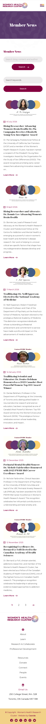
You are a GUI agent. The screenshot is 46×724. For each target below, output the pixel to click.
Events (23, 677)
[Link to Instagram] (29, 720)
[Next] (33, 605)
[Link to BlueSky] (34, 720)
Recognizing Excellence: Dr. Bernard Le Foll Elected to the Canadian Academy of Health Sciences (20, 551)
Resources (23, 658)
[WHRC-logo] (15, 5)
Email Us (23, 689)
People (23, 672)
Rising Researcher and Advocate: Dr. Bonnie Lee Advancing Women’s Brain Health (22, 214)
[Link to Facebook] (11, 720)
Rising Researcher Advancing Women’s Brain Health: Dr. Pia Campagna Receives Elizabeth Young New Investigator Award (20, 130)
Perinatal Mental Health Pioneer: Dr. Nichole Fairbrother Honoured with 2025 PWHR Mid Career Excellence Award (22, 469)
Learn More (8, 175)
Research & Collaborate (23, 644)
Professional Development (23, 649)
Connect (23, 667)
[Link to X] (20, 720)
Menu (42, 5)
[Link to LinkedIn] (25, 720)
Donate (23, 663)
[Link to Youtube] (16, 720)
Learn (23, 639)
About (23, 634)
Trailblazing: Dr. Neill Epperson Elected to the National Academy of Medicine (21, 296)
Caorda (32, 716)
